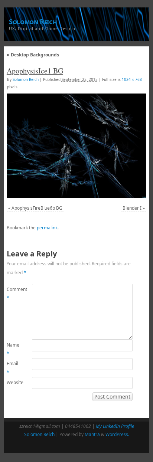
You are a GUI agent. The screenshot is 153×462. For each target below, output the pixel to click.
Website (13, 382)
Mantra (92, 434)
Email (12, 368)
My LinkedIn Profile (115, 426)
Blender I (132, 208)
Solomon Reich (33, 21)
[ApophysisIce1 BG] (76, 146)
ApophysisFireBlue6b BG (37, 208)
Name (13, 349)
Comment (13, 293)
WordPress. (117, 434)
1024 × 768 (132, 79)
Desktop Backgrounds (33, 55)
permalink (47, 228)
